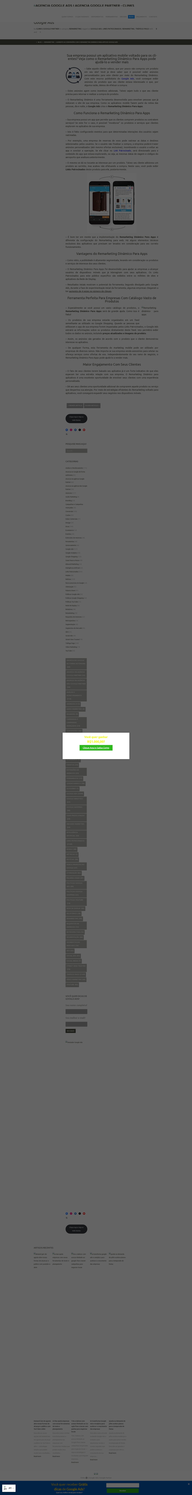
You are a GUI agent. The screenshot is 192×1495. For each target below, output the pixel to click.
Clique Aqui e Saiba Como (96, 747)
